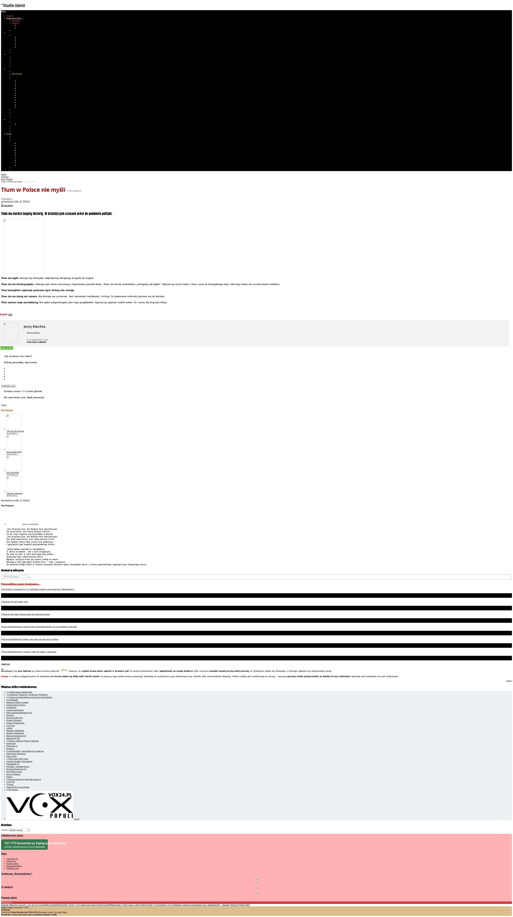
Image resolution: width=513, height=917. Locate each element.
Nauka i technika (19, 66)
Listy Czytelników (19, 112)
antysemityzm (7, 201)
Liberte (9, 728)
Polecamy (16, 21)
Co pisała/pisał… (19, 141)
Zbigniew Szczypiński (26, 162)
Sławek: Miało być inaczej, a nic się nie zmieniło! (24, 905)
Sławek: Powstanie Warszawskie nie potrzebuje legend (47, 620)
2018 (19, 42)
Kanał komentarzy (14, 866)
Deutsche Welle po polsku (17, 702)
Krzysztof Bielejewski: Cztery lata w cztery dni (122, 905)
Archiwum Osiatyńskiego (41, 697)
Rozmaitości (11, 69)
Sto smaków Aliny (25, 100)
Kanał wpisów (12, 863)
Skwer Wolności (13, 774)
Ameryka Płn (17, 129)
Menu (3, 11)
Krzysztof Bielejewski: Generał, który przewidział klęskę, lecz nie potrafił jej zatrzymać (73, 633)
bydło (16, 201)
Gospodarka (22, 25)
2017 (19, 45)
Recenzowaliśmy (19, 71)
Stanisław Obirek (24, 155)
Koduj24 (10, 715)
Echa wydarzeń (18, 76)
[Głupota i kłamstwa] (14, 491)
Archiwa (4, 830)
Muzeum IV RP (13, 738)
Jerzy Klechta (23, 88)
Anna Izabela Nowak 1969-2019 (31, 153)
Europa (15, 122)
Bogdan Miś (22, 150)
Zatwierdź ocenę (8, 386)
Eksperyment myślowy (16, 705)
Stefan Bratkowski (25, 143)
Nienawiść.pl (12, 746)
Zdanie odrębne (23, 90)
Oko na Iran (11, 756)
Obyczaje (16, 35)
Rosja (19, 124)
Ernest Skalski (23, 160)
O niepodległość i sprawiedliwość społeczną (25, 751)
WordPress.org (12, 868)
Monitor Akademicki (15, 733)
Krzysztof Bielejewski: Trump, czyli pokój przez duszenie (73, 905)
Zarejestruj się (12, 859)
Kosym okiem (23, 105)
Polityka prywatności (21, 167)
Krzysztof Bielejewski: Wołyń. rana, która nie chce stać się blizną (55, 645)
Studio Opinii (6, 907)
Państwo (15, 23)
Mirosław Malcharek (15, 730)
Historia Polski (23, 28)
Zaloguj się (11, 861)
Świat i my (10, 119)
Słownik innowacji (32, 779)
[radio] (259, 368)
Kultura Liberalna (13, 720)
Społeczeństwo (12, 33)
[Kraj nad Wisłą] (14, 470)
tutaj (65, 912)
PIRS (14, 30)
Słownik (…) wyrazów (27, 81)
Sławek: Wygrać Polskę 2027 (24, 608)
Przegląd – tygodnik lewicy (18, 766)
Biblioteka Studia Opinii (22, 136)
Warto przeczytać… (14, 18)
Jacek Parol (22, 95)
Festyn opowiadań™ (26, 98)
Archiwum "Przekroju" (38, 694)
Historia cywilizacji (20, 57)
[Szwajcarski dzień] (14, 449)
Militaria (15, 61)
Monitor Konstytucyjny (16, 736)
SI (21, 201)
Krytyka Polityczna (14, 718)
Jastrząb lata (22, 85)
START (9, 16)
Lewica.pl (10, 725)
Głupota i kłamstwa (14, 493)
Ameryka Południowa (21, 131)
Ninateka (10, 749)
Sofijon (9, 777)
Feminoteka (11, 707)
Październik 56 (12, 764)
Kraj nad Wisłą (12, 472)
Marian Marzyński (25, 93)
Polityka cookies (19, 170)
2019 (19, 40)
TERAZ (26, 201)
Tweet (3, 405)
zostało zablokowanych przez (26, 845)
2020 (19, 37)
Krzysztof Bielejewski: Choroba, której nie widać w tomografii (52, 658)
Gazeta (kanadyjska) (15, 710)
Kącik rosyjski (18, 117)
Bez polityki (17, 73)
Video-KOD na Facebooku (17, 787)
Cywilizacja (11, 54)
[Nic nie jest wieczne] (14, 429)
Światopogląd (17, 49)
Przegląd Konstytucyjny (16, 769)
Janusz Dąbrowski (25, 146)
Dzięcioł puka (23, 83)
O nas (8, 134)
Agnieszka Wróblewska (27, 165)
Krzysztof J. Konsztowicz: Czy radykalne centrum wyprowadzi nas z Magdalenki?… (69, 595)
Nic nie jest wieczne (15, 431)
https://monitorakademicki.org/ (19, 713)
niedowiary (11, 743)
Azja (14, 126)
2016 (19, 47)
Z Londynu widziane (26, 107)
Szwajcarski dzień (14, 452)
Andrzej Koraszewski (26, 148)
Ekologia (15, 64)
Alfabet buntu (26, 692)
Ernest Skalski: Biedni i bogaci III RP (27, 110)
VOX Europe (12, 790)
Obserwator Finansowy (16, 754)
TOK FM (10, 782)
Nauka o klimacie (31, 741)
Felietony (16, 78)
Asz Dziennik (12, 700)
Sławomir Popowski (25, 158)
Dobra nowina (18, 114)
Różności (21, 102)
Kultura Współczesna (15, 723)
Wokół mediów (18, 52)
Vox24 (76, 819)
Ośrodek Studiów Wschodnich (19, 761)
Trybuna (9, 784)
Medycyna (16, 59)
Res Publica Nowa (14, 771)
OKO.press (23, 759)
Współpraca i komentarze (22, 138)
